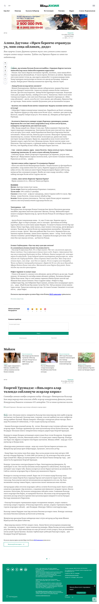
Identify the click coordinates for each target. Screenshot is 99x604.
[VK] (8, 569)
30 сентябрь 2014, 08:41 (67, 381)
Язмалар (18, 11)
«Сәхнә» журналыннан (87, 11)
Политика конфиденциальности (43, 595)
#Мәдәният (71, 33)
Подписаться (81, 593)
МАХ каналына (55, 294)
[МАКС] (25, 569)
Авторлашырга (23, 338)
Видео (71, 11)
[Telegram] (5, 66)
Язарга (38, 333)
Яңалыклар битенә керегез (15, 544)
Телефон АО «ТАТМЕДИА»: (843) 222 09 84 (74, 577)
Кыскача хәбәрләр (32, 11)
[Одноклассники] (5, 70)
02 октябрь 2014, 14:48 (68, 34)
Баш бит (7, 11)
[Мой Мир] (5, 78)
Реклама (61, 11)
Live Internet (67, 597)
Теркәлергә (54, 338)
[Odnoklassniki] (16, 569)
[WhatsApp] (5, 74)
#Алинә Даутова (17, 299)
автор (5, 33)
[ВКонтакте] (5, 62)
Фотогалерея (49, 11)
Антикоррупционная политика (72, 575)
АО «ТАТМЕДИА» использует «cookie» (44, 591)
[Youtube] (21, 569)
